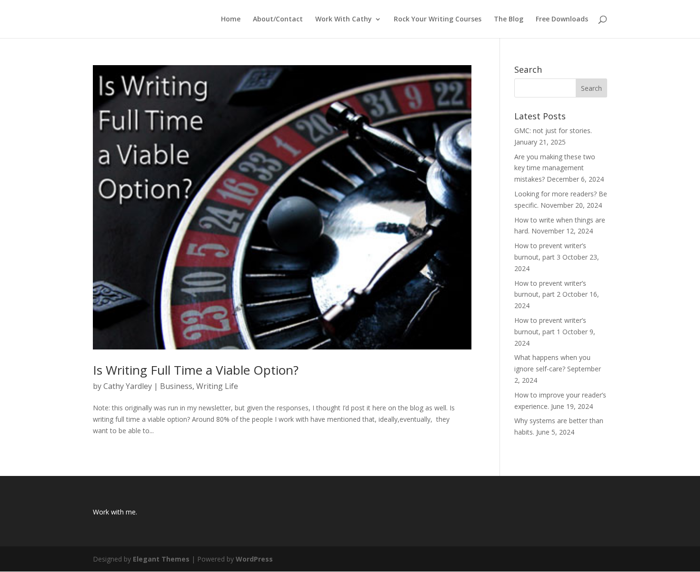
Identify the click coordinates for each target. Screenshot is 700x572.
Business (176, 386)
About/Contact (278, 19)
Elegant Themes (161, 558)
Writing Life (217, 386)
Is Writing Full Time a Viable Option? (196, 369)
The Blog (508, 19)
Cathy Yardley (127, 386)
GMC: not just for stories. (553, 130)
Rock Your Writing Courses (437, 19)
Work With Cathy (343, 19)
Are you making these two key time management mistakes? (554, 168)
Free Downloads (562, 19)
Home (230, 19)
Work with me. (115, 511)
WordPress (254, 558)
